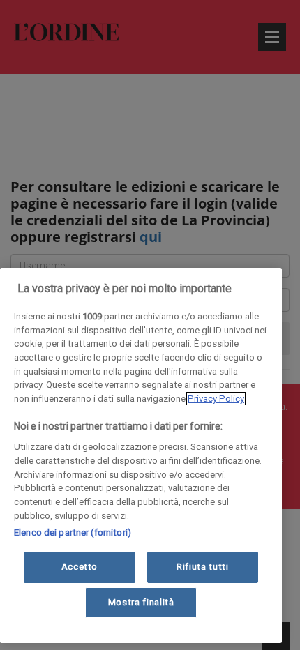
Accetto (79, 566)
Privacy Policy (216, 398)
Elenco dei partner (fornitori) (72, 532)
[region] (141, 455)
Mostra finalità (141, 602)
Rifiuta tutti (203, 566)
